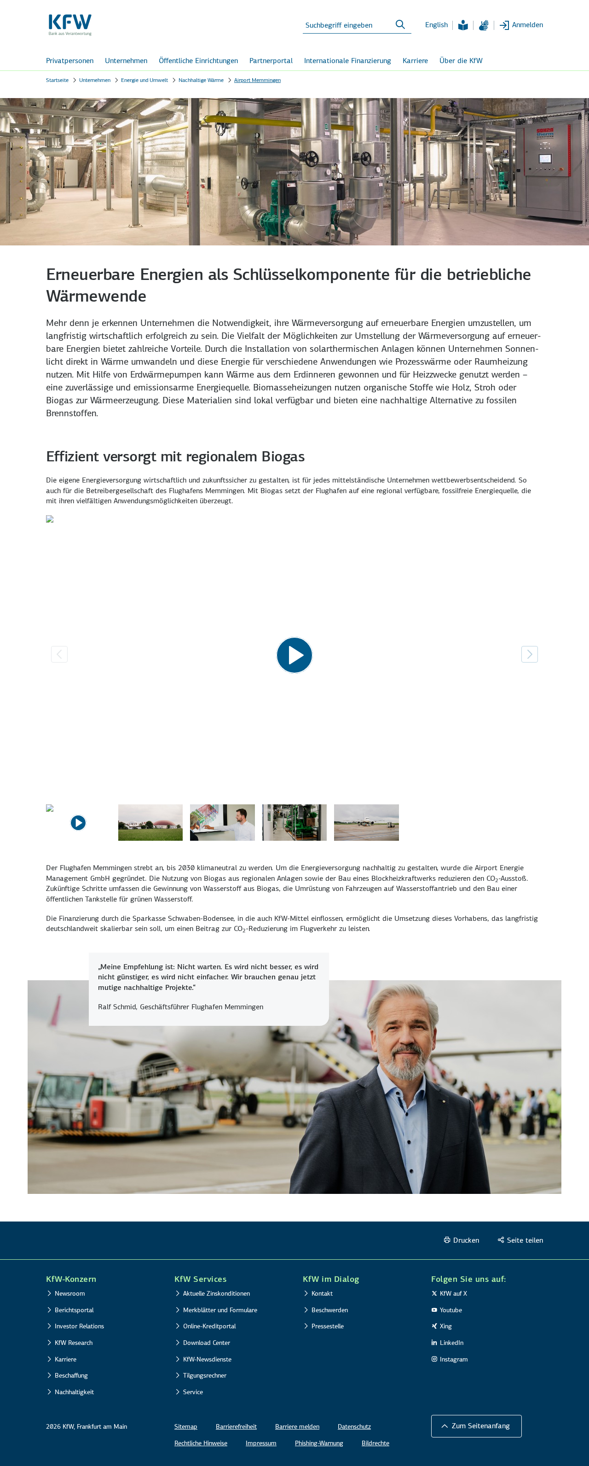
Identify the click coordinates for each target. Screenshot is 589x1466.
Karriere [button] (415, 60)
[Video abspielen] (294, 655)
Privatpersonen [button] (69, 60)
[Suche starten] (400, 25)
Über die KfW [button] (461, 60)
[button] (476, 1426)
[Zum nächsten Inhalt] (529, 654)
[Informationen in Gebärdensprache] (483, 25)
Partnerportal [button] (271, 60)
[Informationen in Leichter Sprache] (462, 25)
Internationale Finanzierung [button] (347, 60)
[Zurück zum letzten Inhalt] (59, 654)
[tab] (78, 824)
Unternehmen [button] (126, 60)
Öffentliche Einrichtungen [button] (198, 60)
